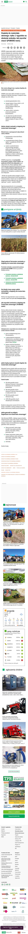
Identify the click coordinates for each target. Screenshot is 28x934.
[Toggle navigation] (2, 1)
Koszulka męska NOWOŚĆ (6, 871)
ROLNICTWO (8, 470)
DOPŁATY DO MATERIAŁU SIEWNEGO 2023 (9, 454)
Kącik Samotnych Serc (19, 842)
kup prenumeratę (14, 816)
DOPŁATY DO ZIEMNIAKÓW (6, 467)
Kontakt (3, 829)
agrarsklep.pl (17, 846)
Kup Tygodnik (4, 856)
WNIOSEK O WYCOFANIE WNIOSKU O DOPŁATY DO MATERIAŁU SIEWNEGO (13, 475)
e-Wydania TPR (18, 840)
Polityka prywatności (5, 833)
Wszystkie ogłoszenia (14, 771)
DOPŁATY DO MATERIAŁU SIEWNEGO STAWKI (9, 458)
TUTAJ (14, 342)
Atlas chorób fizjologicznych (7, 869)
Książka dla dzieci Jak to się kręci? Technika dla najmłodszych (6, 876)
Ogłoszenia (17, 878)
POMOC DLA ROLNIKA (21, 467)
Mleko (16, 866)
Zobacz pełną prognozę (10, 625)
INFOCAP (17, 870)
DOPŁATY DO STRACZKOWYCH (16, 465)
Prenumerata (17, 874)
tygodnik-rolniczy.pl (5, 28)
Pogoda (16, 835)
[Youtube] (7, 884)
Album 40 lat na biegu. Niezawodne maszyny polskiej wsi (5, 860)
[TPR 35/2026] (14, 792)
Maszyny (17, 864)
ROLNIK (2, 470)
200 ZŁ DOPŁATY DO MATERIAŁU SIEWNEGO (9, 463)
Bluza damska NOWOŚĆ (6, 873)
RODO (2, 836)
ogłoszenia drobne (14, 669)
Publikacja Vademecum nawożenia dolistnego (6, 867)
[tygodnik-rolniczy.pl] (8, 1)
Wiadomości (17, 854)
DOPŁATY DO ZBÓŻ (5, 465)
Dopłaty (18, 28)
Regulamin (3, 835)
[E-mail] (18, 48)
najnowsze (11, 504)
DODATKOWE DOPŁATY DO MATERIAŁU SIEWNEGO (10, 461)
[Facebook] (8, 48)
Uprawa (16, 862)
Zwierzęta (17, 868)
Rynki (16, 856)
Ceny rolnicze (18, 872)
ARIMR (14, 467)
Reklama (3, 831)
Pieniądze (13, 28)
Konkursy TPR (18, 838)
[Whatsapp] (21, 48)
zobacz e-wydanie (14, 812)
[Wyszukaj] (26, 1)
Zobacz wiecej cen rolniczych (11, 663)
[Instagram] (5, 884)
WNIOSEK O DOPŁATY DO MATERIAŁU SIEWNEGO (10, 472)
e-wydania (17, 876)
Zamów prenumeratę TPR (6, 854)
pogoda (10, 610)
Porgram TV (17, 844)
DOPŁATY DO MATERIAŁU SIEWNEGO (8, 456)
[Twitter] (11, 48)
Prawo (16, 860)
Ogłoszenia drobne (19, 836)
